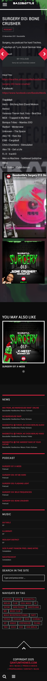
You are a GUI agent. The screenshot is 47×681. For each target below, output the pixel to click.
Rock (27, 619)
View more (23, 342)
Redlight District (10, 540)
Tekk (6, 627)
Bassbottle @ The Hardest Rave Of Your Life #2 (21, 443)
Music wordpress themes (16, 615)
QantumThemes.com (23, 663)
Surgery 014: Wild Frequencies (17, 492)
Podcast (8, 29)
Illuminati (7, 531)
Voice (13, 627)
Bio (11, 666)
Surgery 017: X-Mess (13, 366)
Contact (28, 669)
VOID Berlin (31, 627)
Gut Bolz (6, 523)
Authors (8, 599)
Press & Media (30, 666)
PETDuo (7, 619)
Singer (13, 623)
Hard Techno (19, 607)
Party (33, 615)
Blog (36, 669)
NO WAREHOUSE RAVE (11, 416)
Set (5, 623)
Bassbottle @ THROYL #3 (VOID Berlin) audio (23, 425)
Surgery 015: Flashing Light (15, 483)
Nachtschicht (9, 557)
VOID (21, 627)
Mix (5, 611)
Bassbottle (29, 599)
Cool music (26, 603)
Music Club (15, 611)
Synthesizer (25, 623)
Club (15, 603)
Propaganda (15, 669)
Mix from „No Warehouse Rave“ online (20, 408)
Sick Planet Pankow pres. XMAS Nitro (20, 548)
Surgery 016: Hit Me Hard (14, 475)
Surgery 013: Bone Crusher (15, 501)
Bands (18, 599)
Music (18, 666)
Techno (37, 623)
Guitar (7, 607)
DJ (35, 603)
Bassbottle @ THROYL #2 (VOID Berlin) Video (23, 434)
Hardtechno (33, 607)
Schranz (37, 619)
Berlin (7, 603)
